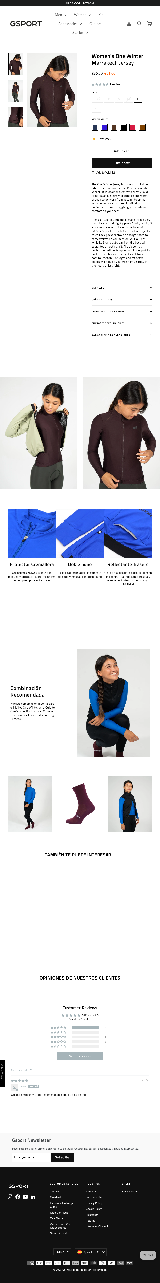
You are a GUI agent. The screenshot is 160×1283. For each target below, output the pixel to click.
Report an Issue (59, 1212)
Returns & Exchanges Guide (62, 1205)
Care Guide (56, 1218)
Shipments (92, 1214)
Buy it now (122, 163)
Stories (78, 32)
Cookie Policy (94, 1208)
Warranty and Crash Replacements (61, 1226)
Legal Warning (94, 1197)
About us (91, 1191)
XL (96, 109)
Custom (95, 23)
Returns (90, 1220)
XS (109, 99)
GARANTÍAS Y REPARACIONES (111, 334)
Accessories (68, 23)
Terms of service (59, 1233)
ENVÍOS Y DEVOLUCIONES (108, 323)
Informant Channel (97, 1226)
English (60, 1251)
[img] (19, 1080)
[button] (101, 84)
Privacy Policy (94, 1203)
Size (95, 92)
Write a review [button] (80, 1056)
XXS (97, 99)
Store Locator (130, 1191)
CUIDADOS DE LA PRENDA (108, 311)
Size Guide (56, 1197)
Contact (54, 1191)
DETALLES (98, 287)
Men (59, 14)
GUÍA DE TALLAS (102, 299)
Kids (101, 14)
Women (81, 14)
